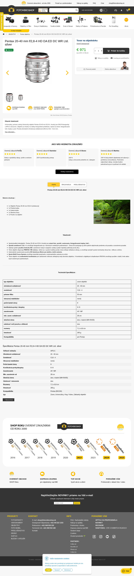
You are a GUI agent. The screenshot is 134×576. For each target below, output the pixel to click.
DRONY (14, 533)
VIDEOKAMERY (17, 523)
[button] (131, 569)
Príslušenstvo (79, 184)
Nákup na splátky (76, 523)
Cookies (73, 533)
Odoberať (77, 503)
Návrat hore (9, 400)
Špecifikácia (66, 184)
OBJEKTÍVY (12, 34)
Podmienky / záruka (77, 525)
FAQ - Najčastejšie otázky (79, 520)
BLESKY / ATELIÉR (18, 539)
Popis (54, 184)
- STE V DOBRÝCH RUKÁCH (111, 528)
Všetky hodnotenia (67, 172)
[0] (127, 10)
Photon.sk (73, 549)
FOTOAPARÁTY (17, 520)
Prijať (48, 570)
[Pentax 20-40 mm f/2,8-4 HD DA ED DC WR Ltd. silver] (37, 71)
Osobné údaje (75, 531)
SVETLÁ (14, 536)
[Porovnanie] (115, 10)
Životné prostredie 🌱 (77, 536)
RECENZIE (99, 525)
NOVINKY (99, 523)
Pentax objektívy (25, 34)
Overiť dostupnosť (83, 43)
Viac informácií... (10, 132)
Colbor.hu (73, 552)
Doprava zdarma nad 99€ (79, 528)
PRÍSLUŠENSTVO (18, 531)
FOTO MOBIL (16, 528)
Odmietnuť (67, 570)
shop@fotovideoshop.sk (46, 520)
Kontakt (34, 531)
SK (104, 10)
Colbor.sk (73, 544)
